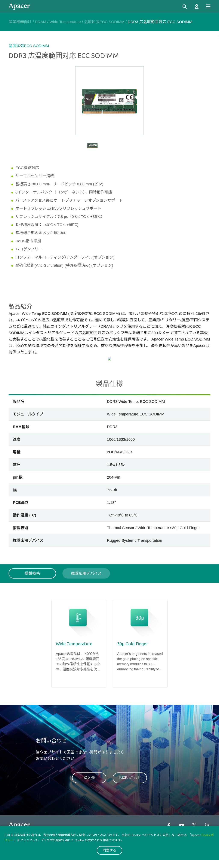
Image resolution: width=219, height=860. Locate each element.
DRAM (40, 22)
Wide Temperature (65, 22)
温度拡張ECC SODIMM (104, 22)
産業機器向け (20, 22)
